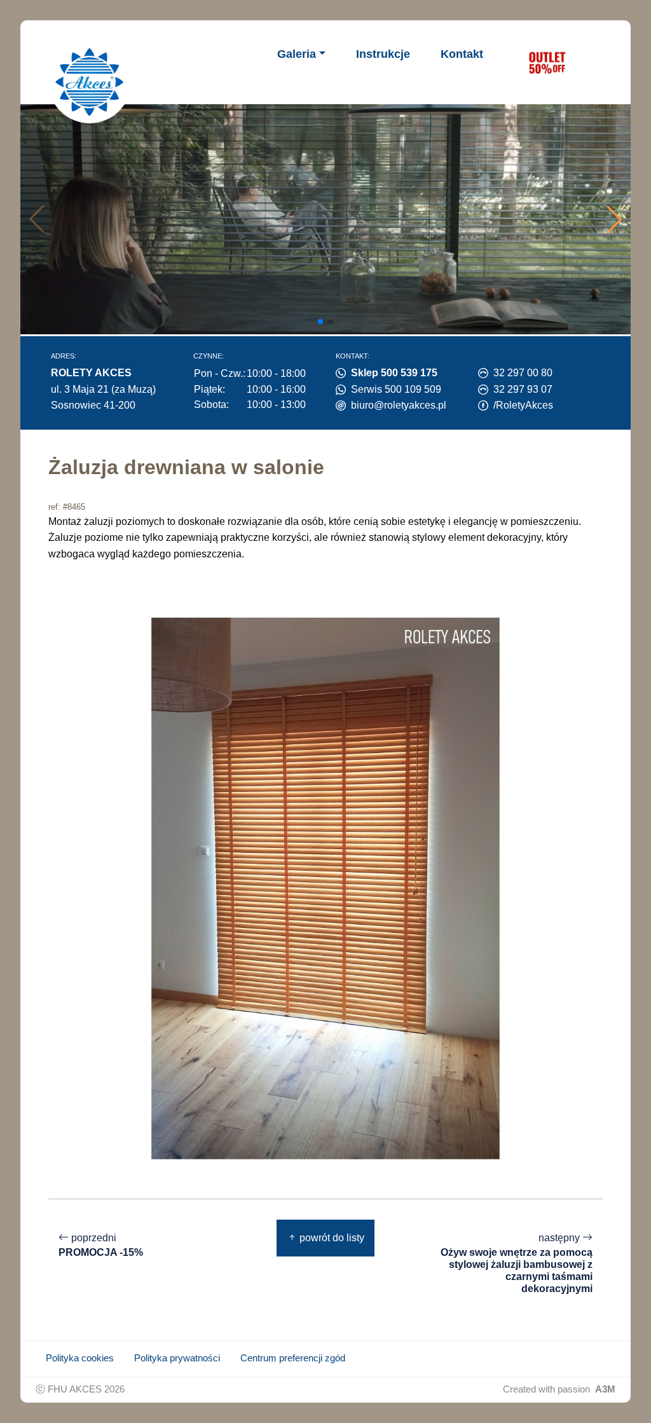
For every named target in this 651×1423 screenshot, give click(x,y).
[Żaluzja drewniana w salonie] (325, 887)
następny (517, 1263)
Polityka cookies (80, 1358)
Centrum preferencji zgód (292, 1358)
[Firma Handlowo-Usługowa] (89, 82)
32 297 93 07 (522, 389)
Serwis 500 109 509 (396, 389)
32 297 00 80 (522, 372)
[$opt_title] (546, 62)
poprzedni (100, 1245)
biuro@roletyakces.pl (398, 405)
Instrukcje (383, 54)
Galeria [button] (296, 54)
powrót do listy (330, 1237)
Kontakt (462, 54)
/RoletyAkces (523, 405)
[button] (614, 219)
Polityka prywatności (177, 1358)
